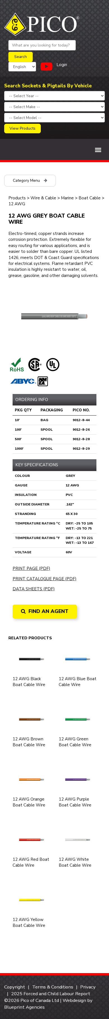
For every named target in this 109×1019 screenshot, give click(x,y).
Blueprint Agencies (24, 1007)
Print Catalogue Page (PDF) (45, 579)
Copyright (14, 987)
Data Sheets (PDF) (34, 589)
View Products (22, 128)
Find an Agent (47, 611)
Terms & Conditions (52, 987)
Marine (67, 198)
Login (61, 64)
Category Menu (27, 180)
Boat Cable (90, 198)
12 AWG (16, 204)
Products (17, 198)
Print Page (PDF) (31, 568)
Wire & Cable (43, 198)
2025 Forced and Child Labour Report (50, 993)
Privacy (88, 987)
